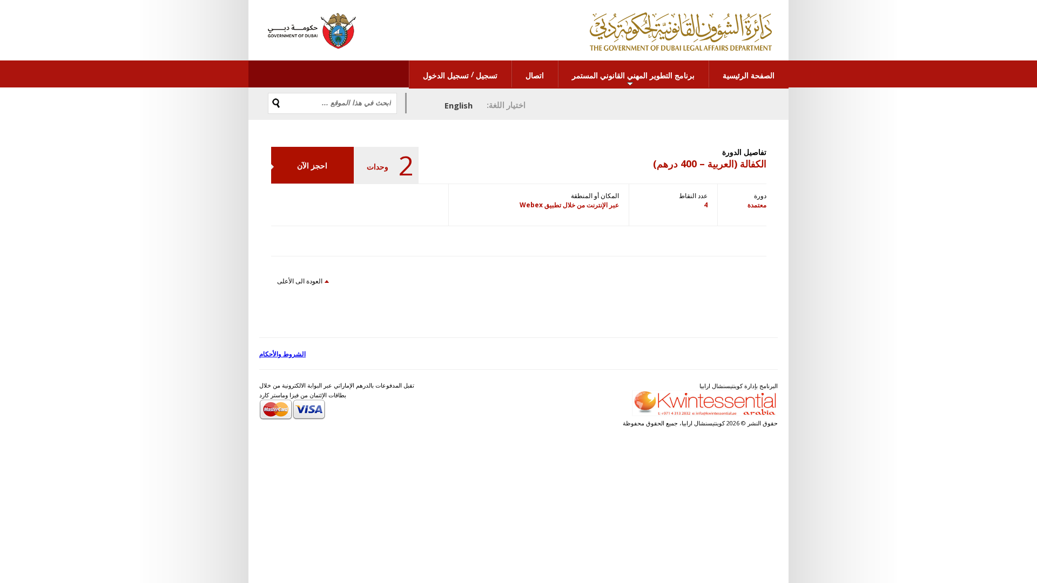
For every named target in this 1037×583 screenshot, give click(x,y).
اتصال (535, 75)
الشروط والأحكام (282, 353)
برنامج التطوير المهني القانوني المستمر (633, 75)
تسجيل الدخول (446, 75)
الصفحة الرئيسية (749, 75)
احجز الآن (312, 165)
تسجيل (486, 75)
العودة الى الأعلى (299, 281)
